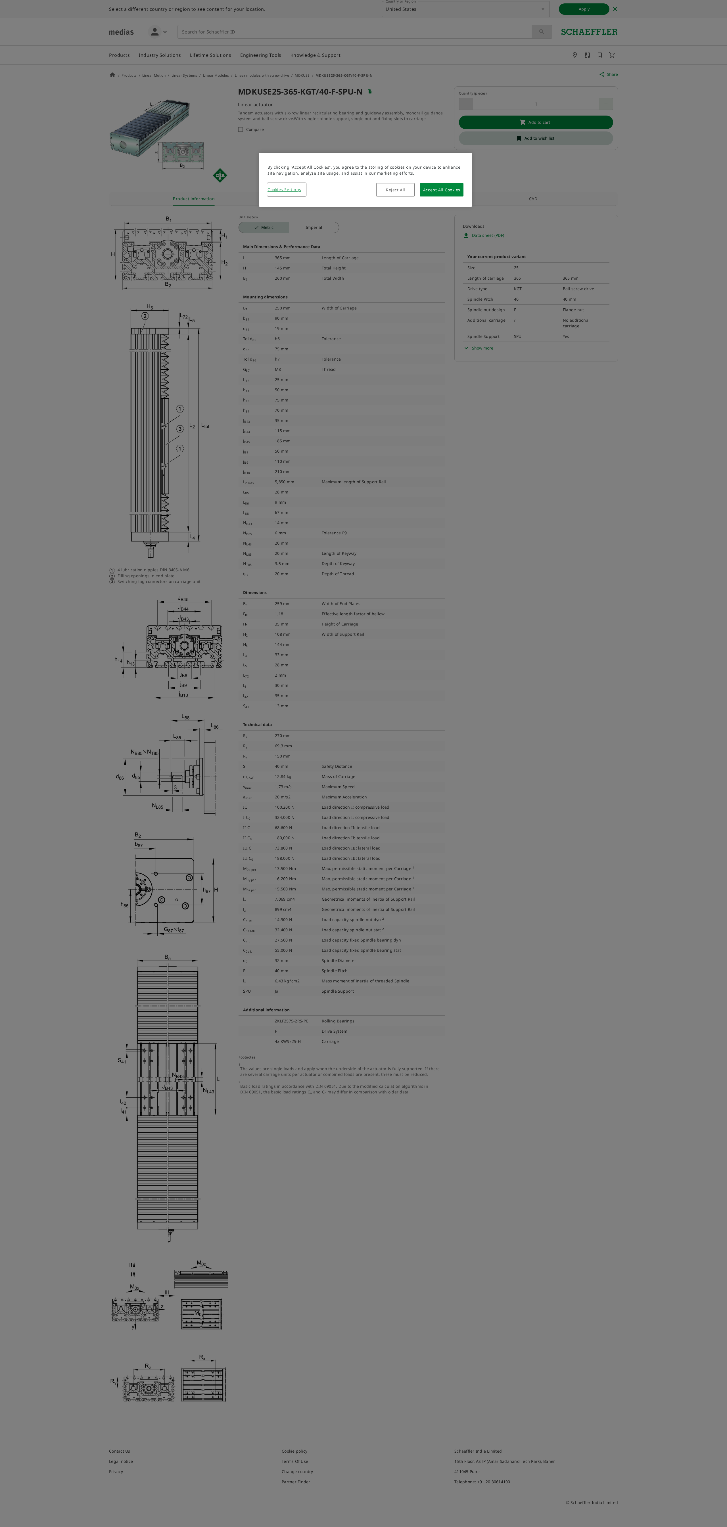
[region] (365, 180)
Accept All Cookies (441, 190)
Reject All (395, 190)
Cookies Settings (284, 189)
